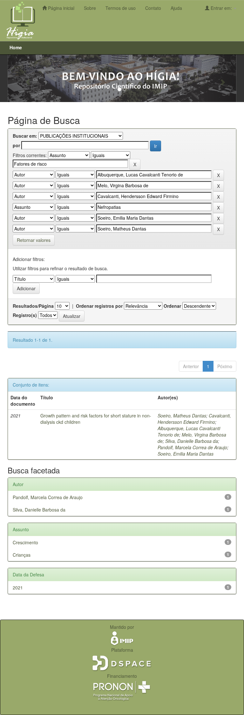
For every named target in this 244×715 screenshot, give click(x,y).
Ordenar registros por (99, 306)
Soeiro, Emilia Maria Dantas (186, 453)
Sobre (90, 8)
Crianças (21, 555)
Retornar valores (34, 240)
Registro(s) (25, 315)
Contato (153, 8)
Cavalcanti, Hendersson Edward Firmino (194, 418)
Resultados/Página (33, 306)
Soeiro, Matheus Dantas (182, 415)
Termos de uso (120, 8)
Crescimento (25, 542)
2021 (18, 587)
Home (16, 47)
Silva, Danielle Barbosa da (191, 441)
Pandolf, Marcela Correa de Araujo (192, 447)
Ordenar (172, 306)
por (16, 145)
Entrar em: (221, 8)
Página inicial (60, 8)
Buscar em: (25, 136)
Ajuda (176, 8)
